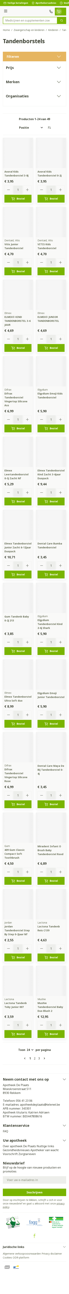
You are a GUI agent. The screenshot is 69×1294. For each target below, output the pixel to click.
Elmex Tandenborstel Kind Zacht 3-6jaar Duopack (51, 474)
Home (6, 30)
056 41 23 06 (24, 1101)
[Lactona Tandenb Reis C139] (51, 904)
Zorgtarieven (27, 1154)
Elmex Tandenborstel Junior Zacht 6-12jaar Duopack (17, 547)
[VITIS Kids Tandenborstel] (51, 222)
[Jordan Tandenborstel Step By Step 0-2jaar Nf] (18, 904)
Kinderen (53, 30)
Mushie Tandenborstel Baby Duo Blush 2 (50, 1007)
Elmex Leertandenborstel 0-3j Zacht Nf (16, 474)
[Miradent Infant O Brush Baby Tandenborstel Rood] (51, 828)
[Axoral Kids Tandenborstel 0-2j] (51, 153)
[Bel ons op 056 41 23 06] (51, 11)
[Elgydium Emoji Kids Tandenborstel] (51, 371)
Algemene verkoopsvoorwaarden (22, 1253)
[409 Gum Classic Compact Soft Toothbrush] (18, 828)
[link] (25, 1058)
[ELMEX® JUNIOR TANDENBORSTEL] (51, 295)
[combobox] (30, 20)
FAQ (5, 1131)
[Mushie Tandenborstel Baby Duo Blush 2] (51, 981)
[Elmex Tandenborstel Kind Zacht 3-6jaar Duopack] (51, 452)
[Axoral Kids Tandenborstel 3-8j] (18, 153)
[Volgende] (43, 1058)
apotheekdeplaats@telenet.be (40, 1105)
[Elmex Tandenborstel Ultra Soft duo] (18, 675)
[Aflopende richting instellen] (49, 127)
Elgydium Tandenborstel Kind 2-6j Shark (50, 624)
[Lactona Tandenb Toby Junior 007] (18, 981)
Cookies (7, 1257)
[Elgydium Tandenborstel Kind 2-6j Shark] (51, 598)
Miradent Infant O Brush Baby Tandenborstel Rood (50, 850)
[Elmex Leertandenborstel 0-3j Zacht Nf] (18, 452)
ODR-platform (21, 1257)
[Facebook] (34, 1236)
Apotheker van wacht (44, 1150)
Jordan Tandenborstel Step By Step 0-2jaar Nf (17, 930)
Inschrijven (34, 1192)
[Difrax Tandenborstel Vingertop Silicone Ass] (18, 371)
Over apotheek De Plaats (19, 1146)
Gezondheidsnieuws (16, 1150)
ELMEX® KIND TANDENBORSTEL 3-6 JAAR (17, 320)
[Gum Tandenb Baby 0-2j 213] (18, 598)
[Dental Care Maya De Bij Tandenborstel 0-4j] (51, 747)
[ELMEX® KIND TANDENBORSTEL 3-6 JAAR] (18, 295)
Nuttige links (45, 1146)
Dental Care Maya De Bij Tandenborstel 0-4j (51, 769)
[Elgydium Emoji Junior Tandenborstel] (51, 675)
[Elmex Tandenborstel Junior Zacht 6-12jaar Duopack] (18, 525)
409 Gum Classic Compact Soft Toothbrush (14, 853)
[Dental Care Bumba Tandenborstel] (51, 525)
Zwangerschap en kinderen (29, 30)
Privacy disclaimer (52, 1253)
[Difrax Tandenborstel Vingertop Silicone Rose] (18, 747)
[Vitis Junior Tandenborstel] (18, 222)
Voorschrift (10, 1154)
